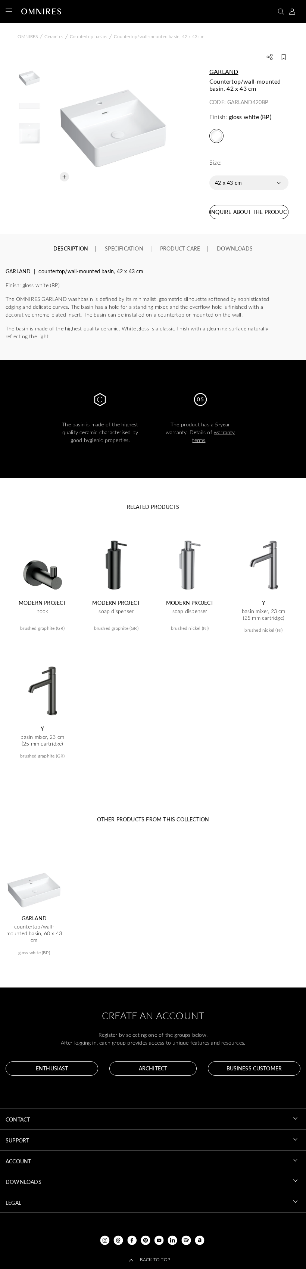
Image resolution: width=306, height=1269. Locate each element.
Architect (153, 1068)
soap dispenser (116, 611)
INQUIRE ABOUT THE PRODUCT (249, 211)
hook (43, 611)
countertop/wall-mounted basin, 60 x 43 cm (34, 933)
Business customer (254, 1068)
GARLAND (223, 71)
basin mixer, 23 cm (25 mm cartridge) (263, 614)
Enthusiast (52, 1068)
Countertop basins (88, 36)
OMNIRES (28, 36)
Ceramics (53, 36)
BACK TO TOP (155, 1259)
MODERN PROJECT (42, 603)
